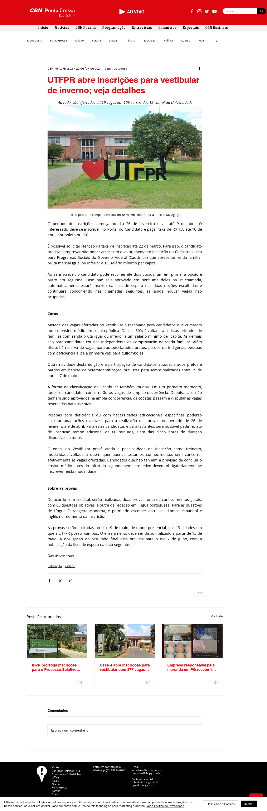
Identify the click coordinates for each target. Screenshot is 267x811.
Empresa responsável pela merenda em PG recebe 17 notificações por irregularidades (191, 667)
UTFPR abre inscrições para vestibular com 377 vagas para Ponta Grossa (125, 667)
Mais (201, 40)
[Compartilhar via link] (70, 580)
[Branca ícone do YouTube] (214, 11)
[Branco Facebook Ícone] (192, 11)
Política (168, 40)
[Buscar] (261, 11)
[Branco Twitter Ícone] (207, 11)
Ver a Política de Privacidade (165, 806)
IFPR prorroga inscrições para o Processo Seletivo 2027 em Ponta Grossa (54, 667)
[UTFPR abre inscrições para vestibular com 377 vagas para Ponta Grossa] (125, 641)
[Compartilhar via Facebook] (50, 580)
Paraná (96, 40)
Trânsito (130, 40)
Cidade (79, 40)
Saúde (113, 40)
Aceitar (248, 804)
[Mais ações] (199, 68)
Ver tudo (217, 616)
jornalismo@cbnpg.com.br (147, 770)
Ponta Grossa (58, 40)
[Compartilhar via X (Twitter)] (60, 580)
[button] (217, 40)
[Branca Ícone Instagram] (199, 11)
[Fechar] (261, 804)
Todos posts (34, 40)
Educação (149, 40)
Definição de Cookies (221, 804)
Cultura (185, 40)
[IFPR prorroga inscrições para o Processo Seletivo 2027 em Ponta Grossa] (57, 641)
